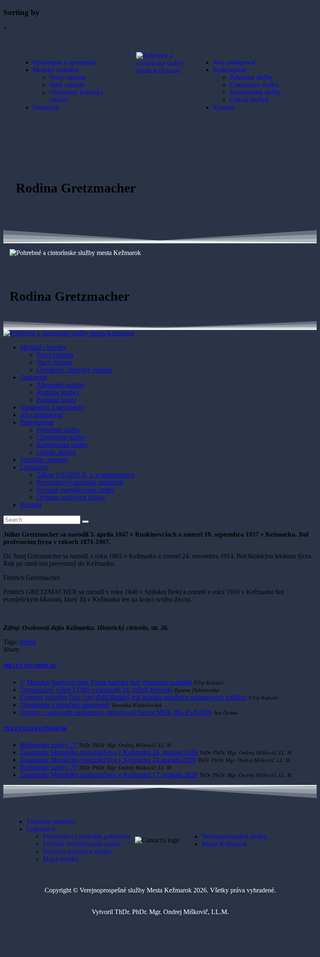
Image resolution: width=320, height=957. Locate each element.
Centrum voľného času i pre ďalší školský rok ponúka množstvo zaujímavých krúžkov (133, 697)
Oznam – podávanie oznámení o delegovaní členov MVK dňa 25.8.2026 (116, 712)
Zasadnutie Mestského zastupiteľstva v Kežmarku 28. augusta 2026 (109, 752)
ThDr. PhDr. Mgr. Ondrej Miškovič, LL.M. (172, 911)
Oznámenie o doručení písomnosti (65, 704)
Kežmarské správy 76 (48, 767)
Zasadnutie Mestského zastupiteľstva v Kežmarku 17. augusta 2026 (109, 774)
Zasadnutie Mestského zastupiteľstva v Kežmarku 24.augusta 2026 (108, 759)
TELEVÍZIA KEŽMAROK (35, 728)
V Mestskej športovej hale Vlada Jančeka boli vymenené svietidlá (106, 682)
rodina (27, 641)
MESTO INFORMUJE (30, 665)
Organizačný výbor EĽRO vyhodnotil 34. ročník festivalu (96, 689)
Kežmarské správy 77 (48, 744)
